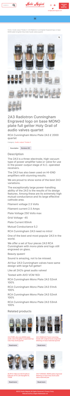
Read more (13, 345)
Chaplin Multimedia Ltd (40, 393)
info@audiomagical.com (55, 10)
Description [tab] (14, 148)
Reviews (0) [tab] (25, 148)
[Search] (14, 5)
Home (9, 30)
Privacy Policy (49, 391)
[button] (35, 18)
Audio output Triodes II (20, 30)
